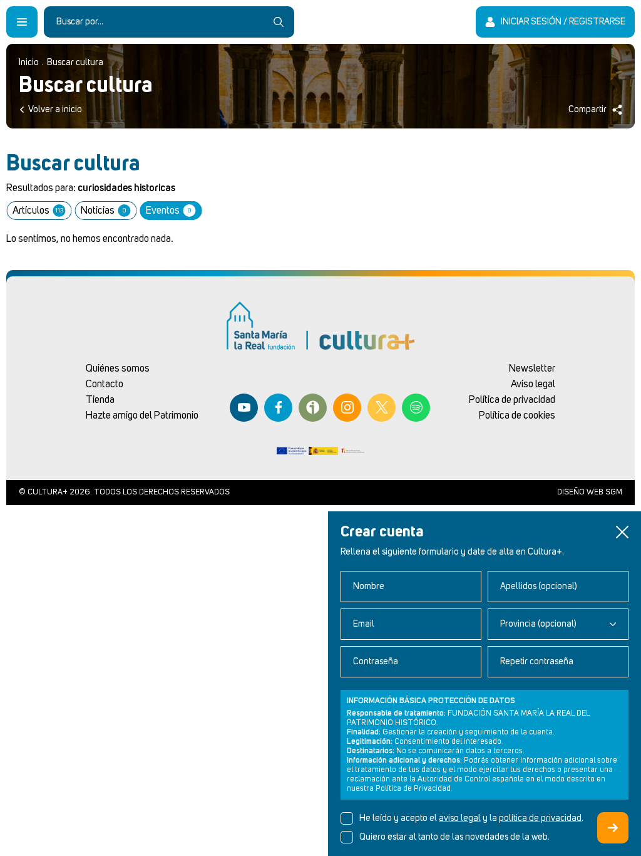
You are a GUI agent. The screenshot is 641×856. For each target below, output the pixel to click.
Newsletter (532, 368)
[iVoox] (313, 408)
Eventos (168, 211)
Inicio (29, 62)
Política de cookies (517, 415)
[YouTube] (244, 408)
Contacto (104, 384)
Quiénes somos (118, 368)
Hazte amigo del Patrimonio (142, 415)
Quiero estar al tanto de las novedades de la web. (454, 837)
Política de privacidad (512, 400)
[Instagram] (347, 408)
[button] (622, 532)
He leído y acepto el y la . (471, 818)
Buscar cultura (75, 62)
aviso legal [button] (460, 818)
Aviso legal (533, 384)
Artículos (38, 211)
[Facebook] (278, 408)
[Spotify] (416, 408)
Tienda (100, 400)
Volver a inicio (55, 109)
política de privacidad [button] (540, 818)
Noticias (103, 211)
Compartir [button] (587, 109)
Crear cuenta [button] (612, 827)
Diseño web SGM (589, 492)
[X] (381, 408)
